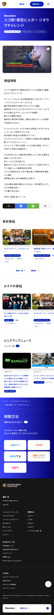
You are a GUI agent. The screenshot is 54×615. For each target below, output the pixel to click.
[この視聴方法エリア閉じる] (47, 608)
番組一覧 (19, 270)
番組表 (22, 4)
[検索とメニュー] (48, 4)
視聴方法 (35, 4)
